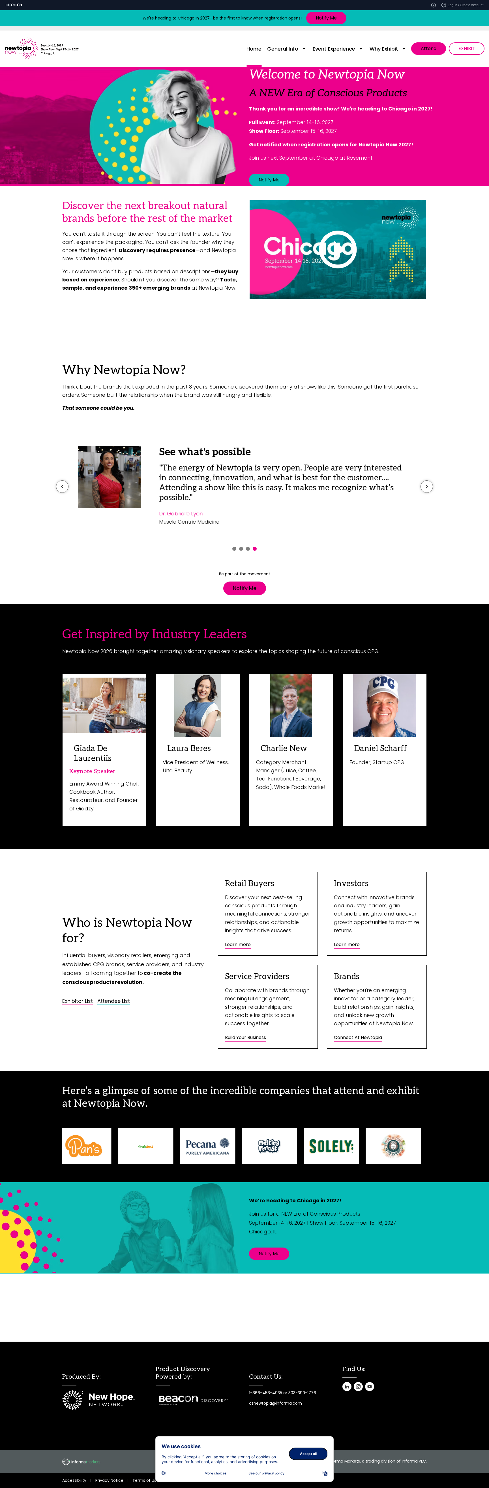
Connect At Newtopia (358, 1037)
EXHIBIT (466, 48)
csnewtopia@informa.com (275, 1403)
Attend (428, 48)
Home (253, 48)
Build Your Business (245, 1037)
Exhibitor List (77, 1001)
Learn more (238, 944)
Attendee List (113, 1001)
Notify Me (326, 18)
